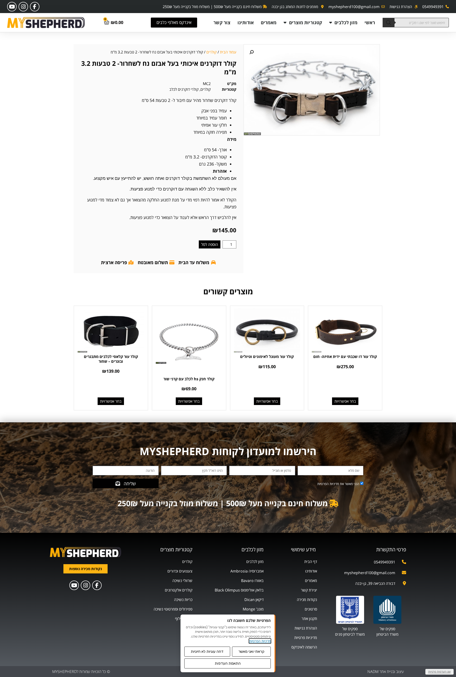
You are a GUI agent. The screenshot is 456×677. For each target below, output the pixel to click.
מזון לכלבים (345, 22)
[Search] (388, 22)
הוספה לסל (209, 244)
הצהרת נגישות (305, 628)
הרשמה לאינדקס (304, 647)
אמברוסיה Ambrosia (247, 571)
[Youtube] (12, 6)
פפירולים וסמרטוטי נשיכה (173, 609)
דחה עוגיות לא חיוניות (207, 651)
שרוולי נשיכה (182, 580)
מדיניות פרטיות (305, 637)
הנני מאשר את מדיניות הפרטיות (338, 484)
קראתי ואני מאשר (251, 651)
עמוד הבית (228, 52)
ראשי (370, 22)
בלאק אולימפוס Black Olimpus (239, 590)
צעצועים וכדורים (179, 571)
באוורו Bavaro (252, 580)
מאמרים (269, 22)
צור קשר (222, 22)
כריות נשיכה (183, 599)
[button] (251, 52)
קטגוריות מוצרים (305, 22)
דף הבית (310, 561)
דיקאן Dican (254, 599)
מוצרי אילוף (183, 618)
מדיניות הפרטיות (260, 641)
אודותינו (246, 22)
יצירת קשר (309, 590)
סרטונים (311, 609)
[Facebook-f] (34, 6)
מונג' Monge (253, 609)
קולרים (211, 52)
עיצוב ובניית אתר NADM (385, 671)
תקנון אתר (309, 618)
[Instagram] (23, 6)
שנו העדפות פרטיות (439, 672)
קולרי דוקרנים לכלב (184, 89)
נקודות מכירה (307, 599)
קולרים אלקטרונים (178, 590)
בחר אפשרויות (345, 401)
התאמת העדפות (228, 663)
